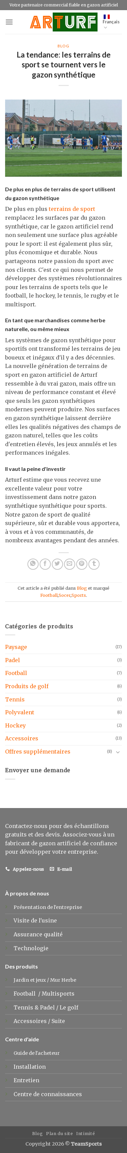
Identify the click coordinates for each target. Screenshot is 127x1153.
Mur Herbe (63, 980)
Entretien (26, 1080)
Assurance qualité (38, 934)
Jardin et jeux (30, 980)
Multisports (59, 993)
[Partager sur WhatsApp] (33, 564)
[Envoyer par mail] (69, 564)
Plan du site (59, 1133)
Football (49, 595)
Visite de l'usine (35, 920)
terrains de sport (72, 208)
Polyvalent (19, 712)
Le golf (70, 1007)
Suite (58, 1021)
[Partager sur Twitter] (57, 564)
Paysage (16, 647)
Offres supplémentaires (37, 751)
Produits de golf (26, 686)
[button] (9, 22)
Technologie (31, 948)
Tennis (15, 699)
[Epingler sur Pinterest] (81, 564)
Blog (63, 46)
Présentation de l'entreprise (48, 907)
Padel (12, 660)
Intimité (85, 1133)
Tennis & (27, 1007)
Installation (30, 1066)
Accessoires (21, 738)
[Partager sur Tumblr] (94, 564)
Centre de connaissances (48, 1094)
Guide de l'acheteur (37, 1053)
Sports (78, 595)
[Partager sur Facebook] (45, 564)
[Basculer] (118, 752)
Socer (64, 595)
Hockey (15, 725)
